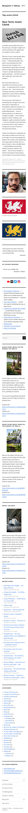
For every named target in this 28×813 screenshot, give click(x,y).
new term (21, 162)
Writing (6, 751)
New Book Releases (10, 729)
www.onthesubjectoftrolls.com (13, 771)
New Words (8, 720)
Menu (23, 5)
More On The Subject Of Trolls (13, 727)
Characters (8, 753)
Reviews (19, 159)
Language (7, 716)
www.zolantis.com (9, 768)
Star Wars (7, 747)
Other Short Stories (10, 736)
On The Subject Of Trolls (11, 734)
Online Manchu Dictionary (12, 317)
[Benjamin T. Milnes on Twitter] (15, 281)
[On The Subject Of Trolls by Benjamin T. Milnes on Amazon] (14, 363)
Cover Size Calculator (10, 302)
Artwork (6, 698)
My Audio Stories (7, 788)
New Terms (5, 803)
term (13, 164)
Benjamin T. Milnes (11, 6)
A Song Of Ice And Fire (10, 694)
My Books (5, 780)
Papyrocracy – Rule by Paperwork (14, 609)
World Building (8, 749)
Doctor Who (7, 705)
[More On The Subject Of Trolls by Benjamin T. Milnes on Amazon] (14, 440)
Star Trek (6, 744)
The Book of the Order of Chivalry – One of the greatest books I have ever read (15, 627)
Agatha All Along (6, 160)
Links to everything (10, 328)
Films (5, 709)
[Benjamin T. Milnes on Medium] (11, 281)
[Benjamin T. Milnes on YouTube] (8, 282)
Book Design (8, 701)
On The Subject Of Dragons (12, 731)
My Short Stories (7, 784)
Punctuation (9, 723)
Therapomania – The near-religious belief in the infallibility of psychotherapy (14, 636)
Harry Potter (7, 714)
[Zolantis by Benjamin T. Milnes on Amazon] (14, 520)
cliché (19, 160)
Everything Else (8, 707)
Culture (6, 703)
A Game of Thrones (10, 692)
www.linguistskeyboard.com (12, 773)
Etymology (8, 718)
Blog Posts (5, 799)
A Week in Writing (9, 696)
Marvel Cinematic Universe (9, 162)
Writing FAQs (8, 324)
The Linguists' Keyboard (11, 291)
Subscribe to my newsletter (12, 326)
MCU (17, 162)
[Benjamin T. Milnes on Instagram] (19, 281)
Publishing (7, 738)
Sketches (6, 742)
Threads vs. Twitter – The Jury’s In (14, 620)
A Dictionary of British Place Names (15, 308)
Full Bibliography (7, 792)
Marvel (23, 160)
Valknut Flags (8, 605)
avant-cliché (14, 160)
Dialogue (8, 755)
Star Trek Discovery (7, 164)
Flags (5, 712)
